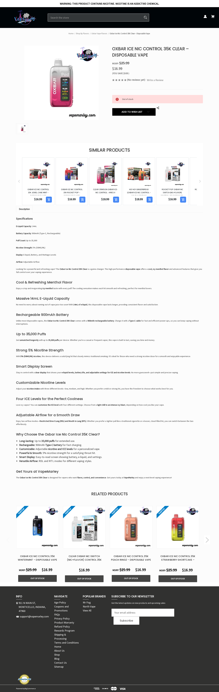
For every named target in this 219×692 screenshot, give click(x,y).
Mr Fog (87, 602)
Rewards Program (64, 630)
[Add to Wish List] (41, 545)
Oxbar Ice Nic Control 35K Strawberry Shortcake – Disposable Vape (177, 560)
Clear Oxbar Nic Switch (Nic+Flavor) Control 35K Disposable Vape (84, 560)
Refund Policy (62, 626)
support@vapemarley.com (34, 616)
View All (87, 610)
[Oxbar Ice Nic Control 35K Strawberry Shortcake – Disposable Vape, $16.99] (178, 527)
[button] (19, 181)
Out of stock (38, 578)
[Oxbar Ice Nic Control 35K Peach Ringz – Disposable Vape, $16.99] (131, 527)
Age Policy (60, 602)
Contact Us (60, 662)
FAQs (57, 614)
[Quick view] (33, 545)
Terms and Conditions (66, 642)
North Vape (89, 606)
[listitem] (38, 181)
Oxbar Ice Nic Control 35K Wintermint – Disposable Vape (37, 558)
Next (207, 539)
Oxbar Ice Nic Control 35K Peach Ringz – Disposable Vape (131, 558)
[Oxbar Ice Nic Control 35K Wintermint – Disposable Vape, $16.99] (37, 527)
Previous (8, 539)
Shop (57, 654)
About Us (59, 650)
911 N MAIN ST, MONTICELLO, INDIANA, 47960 (32, 607)
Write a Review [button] (155, 80)
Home (57, 646)
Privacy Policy (62, 618)
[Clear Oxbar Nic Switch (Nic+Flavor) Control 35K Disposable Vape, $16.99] (84, 527)
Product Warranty (64, 622)
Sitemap (58, 666)
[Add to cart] (49, 200)
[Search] (145, 18)
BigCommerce (30, 688)
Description (24, 209)
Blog (56, 658)
